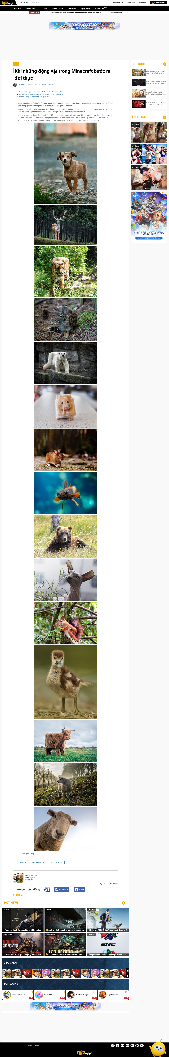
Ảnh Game (139, 117)
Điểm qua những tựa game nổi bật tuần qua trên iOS (34, 97)
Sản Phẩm (35, 3)
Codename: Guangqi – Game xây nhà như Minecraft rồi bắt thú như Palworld (42, 92)
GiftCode (139, 64)
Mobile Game (31, 9)
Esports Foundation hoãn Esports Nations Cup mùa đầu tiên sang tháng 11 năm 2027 (109, 954)
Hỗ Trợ (37, 1046)
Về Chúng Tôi (118, 3)
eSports (91, 934)
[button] (127, 976)
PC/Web (6, 909)
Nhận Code (153, 72)
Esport (44, 9)
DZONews (24, 3)
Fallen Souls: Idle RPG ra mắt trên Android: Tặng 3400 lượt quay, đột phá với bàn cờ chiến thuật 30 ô (66, 954)
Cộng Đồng (85, 9)
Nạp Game (131, 3)
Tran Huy (22, 84)
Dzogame (32, 878)
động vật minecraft (56, 862)
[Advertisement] (84, 46)
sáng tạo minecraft (38, 862)
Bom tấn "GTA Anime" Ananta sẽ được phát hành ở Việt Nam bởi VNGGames (109, 930)
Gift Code (72, 9)
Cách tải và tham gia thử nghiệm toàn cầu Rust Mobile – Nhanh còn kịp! (65, 12)
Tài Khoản (142, 3)
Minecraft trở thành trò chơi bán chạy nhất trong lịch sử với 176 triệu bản (41, 94)
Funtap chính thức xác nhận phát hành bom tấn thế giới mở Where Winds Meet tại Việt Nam (23, 930)
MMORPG (34, 876)
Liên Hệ (29, 1046)
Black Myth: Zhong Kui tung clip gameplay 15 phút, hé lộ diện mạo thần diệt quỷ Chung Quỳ (66, 930)
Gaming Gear (57, 9)
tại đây (31, 854)
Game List (99, 9)
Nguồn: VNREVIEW (47, 84)
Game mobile (8, 934)
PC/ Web (17, 9)
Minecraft (23, 862)
